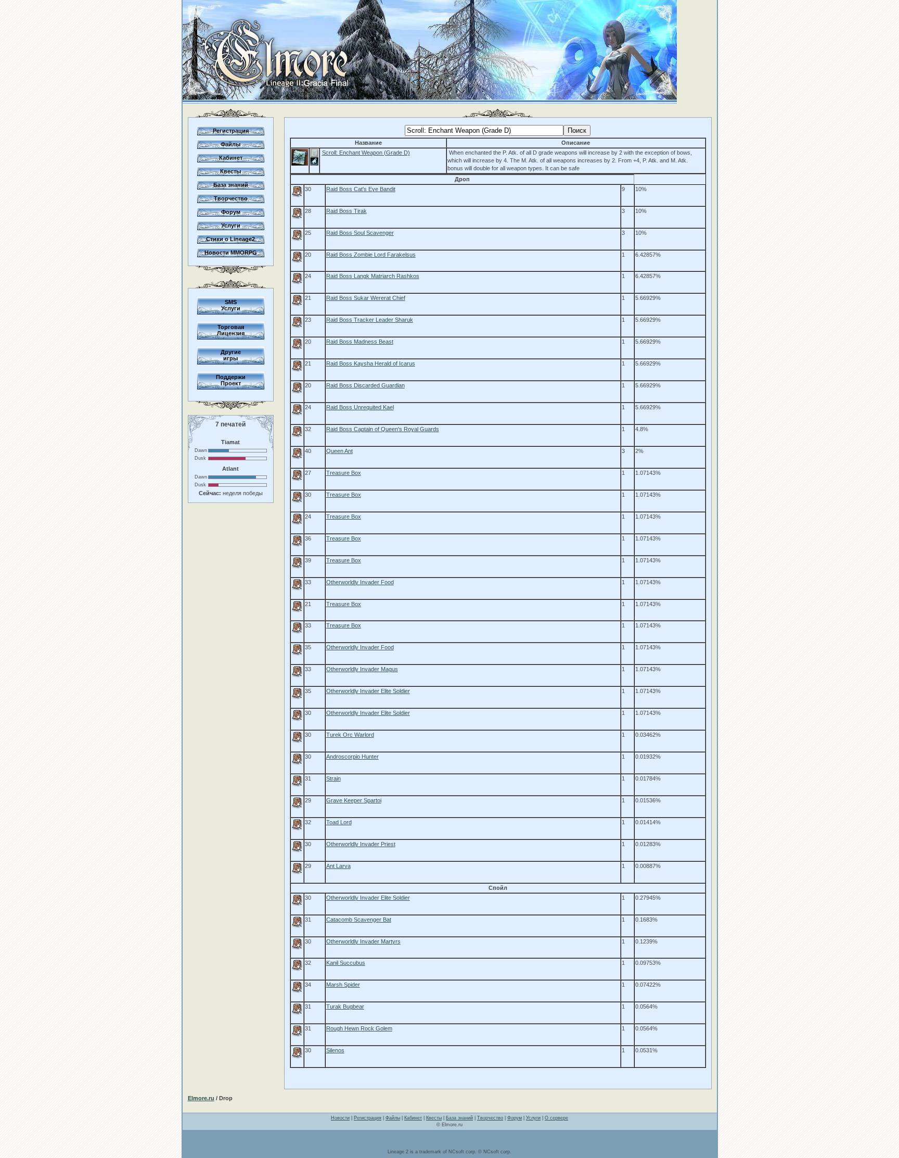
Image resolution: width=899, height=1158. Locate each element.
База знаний (230, 185)
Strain (333, 778)
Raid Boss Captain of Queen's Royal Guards (382, 429)
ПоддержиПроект (231, 380)
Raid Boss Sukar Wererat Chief (365, 298)
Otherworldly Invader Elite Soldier (368, 691)
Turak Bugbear (345, 1006)
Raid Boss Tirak (346, 211)
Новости (340, 1118)
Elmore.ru (201, 1098)
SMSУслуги (230, 305)
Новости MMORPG (230, 252)
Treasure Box (343, 473)
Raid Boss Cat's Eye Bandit (360, 189)
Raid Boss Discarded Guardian (365, 385)
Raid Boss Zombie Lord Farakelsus (371, 254)
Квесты (230, 171)
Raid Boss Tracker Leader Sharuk (369, 320)
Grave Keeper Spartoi (353, 800)
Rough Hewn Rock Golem (359, 1028)
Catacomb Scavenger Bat (358, 919)
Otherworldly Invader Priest (360, 844)
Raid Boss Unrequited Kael (360, 407)
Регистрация (231, 131)
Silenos (335, 1050)
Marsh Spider (343, 984)
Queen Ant (339, 451)
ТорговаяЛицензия (231, 330)
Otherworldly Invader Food (360, 582)
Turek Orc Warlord (350, 735)
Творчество (231, 198)
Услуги (230, 225)
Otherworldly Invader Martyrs (363, 941)
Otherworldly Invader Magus (362, 669)
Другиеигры (231, 355)
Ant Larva (338, 866)
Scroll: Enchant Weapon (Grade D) (366, 152)
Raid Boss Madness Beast (359, 341)
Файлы (230, 144)
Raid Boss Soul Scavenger (360, 233)
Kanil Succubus (345, 963)
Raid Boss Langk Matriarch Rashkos (372, 276)
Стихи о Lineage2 (230, 239)
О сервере (556, 1118)
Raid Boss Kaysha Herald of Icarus (370, 363)
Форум (230, 212)
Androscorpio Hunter (352, 756)
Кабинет (230, 158)
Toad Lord (339, 822)
